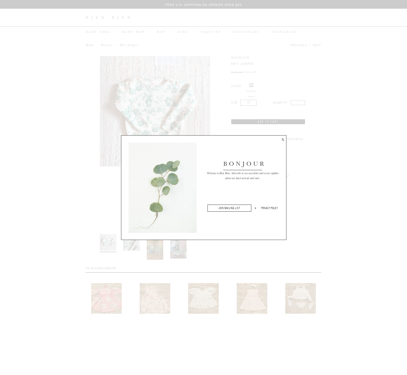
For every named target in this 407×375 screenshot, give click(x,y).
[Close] (283, 139)
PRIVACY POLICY (269, 208)
